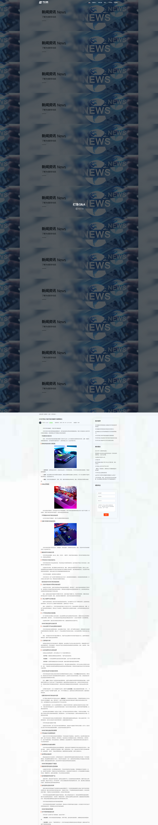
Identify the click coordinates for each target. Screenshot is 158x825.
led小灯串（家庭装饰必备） (101, 451)
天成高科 (45, 414)
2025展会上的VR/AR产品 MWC (102, 466)
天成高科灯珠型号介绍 (100, 457)
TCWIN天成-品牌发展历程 (101, 472)
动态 (49, 414)
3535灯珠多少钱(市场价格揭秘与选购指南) (104, 435)
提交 (106, 514)
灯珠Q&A (53, 414)
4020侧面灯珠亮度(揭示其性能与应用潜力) (104, 429)
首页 (89, 2)
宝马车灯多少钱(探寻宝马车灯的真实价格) (104, 440)
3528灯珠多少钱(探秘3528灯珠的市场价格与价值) (106, 438)
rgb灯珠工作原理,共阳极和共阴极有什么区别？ (105, 475)
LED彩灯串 (97, 459)
